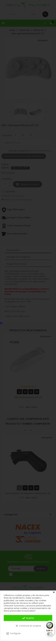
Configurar (13, 633)
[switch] (49, 634)
